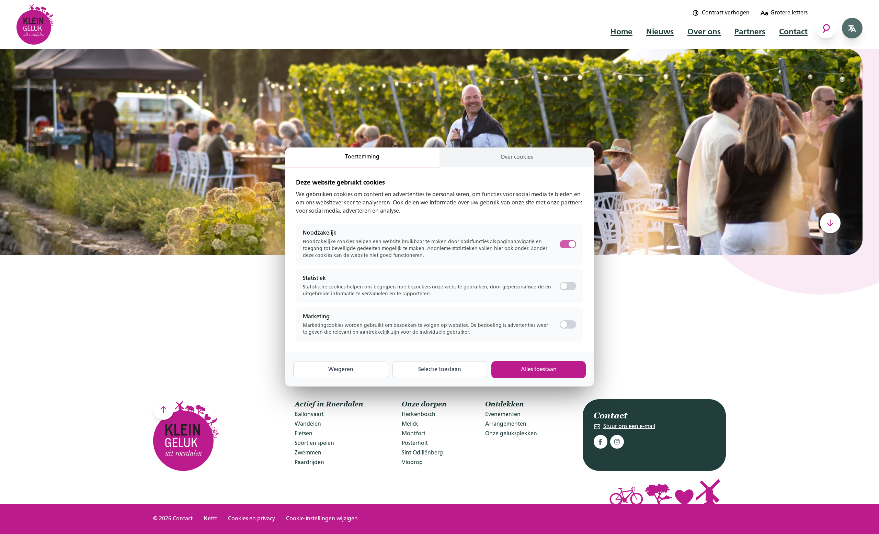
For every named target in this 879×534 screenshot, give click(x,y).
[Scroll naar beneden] (830, 223)
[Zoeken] (826, 28)
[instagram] (617, 442)
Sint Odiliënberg (422, 453)
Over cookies (517, 157)
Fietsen (303, 434)
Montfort (413, 434)
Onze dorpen (424, 404)
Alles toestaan (539, 369)
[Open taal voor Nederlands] (852, 28)
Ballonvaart (309, 414)
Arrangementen (505, 424)
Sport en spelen (314, 443)
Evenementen (503, 414)
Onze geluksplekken (511, 434)
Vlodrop (412, 462)
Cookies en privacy (251, 519)
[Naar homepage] (35, 22)
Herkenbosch (418, 414)
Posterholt (415, 443)
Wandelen (308, 424)
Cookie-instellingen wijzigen (322, 519)
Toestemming (362, 157)
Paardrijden (309, 462)
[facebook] (600, 442)
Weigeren (340, 369)
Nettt (210, 519)
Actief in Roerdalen (329, 404)
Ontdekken (504, 404)
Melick (410, 424)
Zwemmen (308, 453)
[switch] (568, 286)
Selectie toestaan (439, 369)
